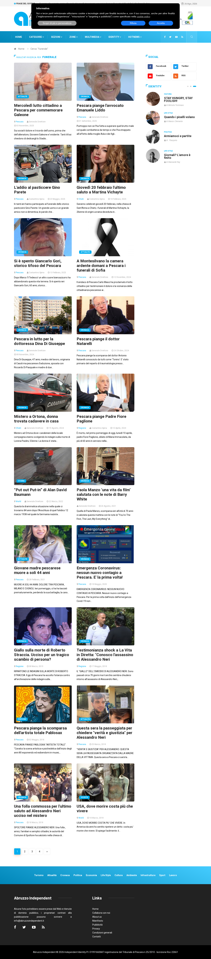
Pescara (19, 122)
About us (97, 916)
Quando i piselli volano (179, 117)
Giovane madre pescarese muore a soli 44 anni (37, 570)
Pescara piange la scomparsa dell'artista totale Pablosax (40, 730)
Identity (113, 37)
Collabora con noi (101, 913)
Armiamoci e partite (177, 136)
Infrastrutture (148, 875)
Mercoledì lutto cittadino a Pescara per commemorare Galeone (38, 110)
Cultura (168, 94)
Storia (21, 481)
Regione (82, 428)
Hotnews (134, 37)
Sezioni (56, 37)
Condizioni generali (102, 932)
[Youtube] (176, 37)
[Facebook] (165, 37)
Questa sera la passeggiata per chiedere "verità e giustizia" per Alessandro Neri (104, 733)
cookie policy (143, 16)
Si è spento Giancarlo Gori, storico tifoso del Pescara (37, 263)
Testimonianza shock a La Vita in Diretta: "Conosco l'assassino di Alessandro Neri (105, 655)
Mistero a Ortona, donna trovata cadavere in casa (36, 418)
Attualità (22, 96)
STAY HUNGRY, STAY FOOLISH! (178, 99)
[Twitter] (170, 37)
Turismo (39, 875)
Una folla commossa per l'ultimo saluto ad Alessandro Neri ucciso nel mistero (42, 811)
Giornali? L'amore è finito (177, 156)
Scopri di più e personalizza (57, 23)
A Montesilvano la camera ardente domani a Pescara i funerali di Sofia (101, 266)
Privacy (96, 928)
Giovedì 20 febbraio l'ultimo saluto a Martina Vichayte (101, 189)
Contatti (96, 936)
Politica (168, 132)
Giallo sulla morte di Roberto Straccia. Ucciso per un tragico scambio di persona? (41, 655)
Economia (91, 875)
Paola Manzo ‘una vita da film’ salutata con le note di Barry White (104, 494)
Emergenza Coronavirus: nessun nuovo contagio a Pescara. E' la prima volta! (100, 573)
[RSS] (182, 37)
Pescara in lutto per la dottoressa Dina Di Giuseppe (39, 341)
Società (84, 797)
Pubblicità (97, 924)
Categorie (35, 37)
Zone (72, 37)
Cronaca (85, 96)
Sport (162, 875)
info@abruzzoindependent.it (29, 920)
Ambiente (131, 875)
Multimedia (92, 37)
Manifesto (97, 920)
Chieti (81, 199)
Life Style (168, 113)
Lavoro (173, 875)
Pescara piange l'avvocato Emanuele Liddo (100, 107)
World (18, 501)
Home (18, 37)
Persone (22, 719)
